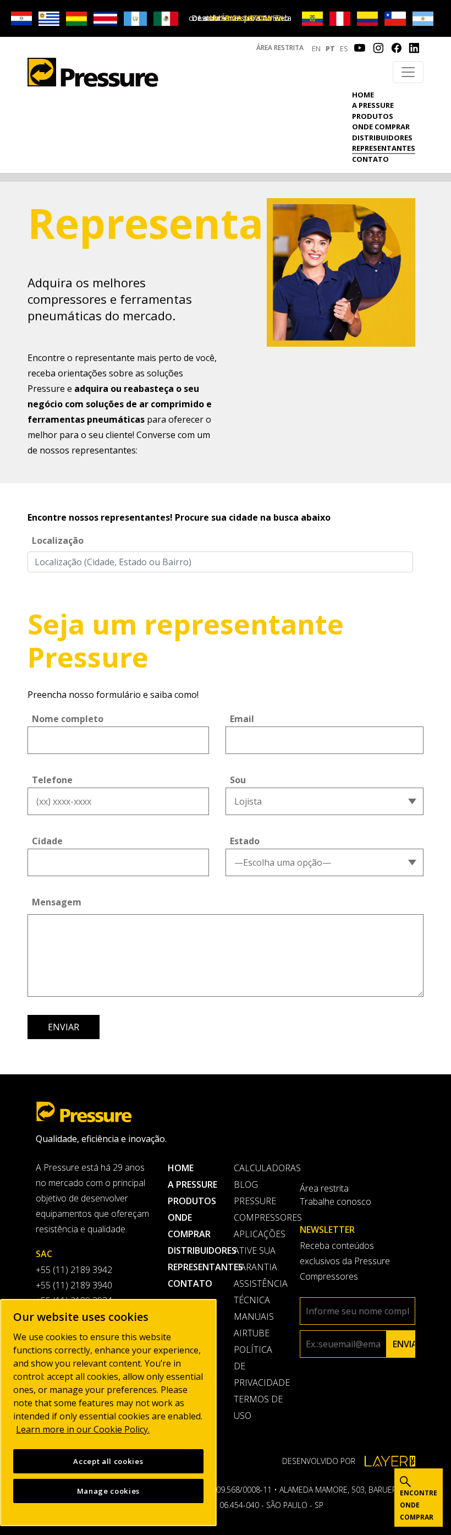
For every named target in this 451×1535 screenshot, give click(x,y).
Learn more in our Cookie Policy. (83, 1429)
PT (330, 48)
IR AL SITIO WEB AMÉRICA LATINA (245, 18)
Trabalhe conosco (335, 1201)
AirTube (252, 1333)
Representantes (383, 148)
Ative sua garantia (255, 1258)
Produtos (372, 116)
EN (316, 48)
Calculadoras (258, 1168)
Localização (58, 540)
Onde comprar (381, 127)
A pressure (373, 105)
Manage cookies (108, 1491)
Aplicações (258, 1234)
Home (363, 95)
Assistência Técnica (258, 1291)
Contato (370, 159)
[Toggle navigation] (408, 72)
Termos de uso (258, 1407)
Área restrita (280, 47)
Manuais (254, 1316)
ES (344, 48)
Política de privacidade (258, 1366)
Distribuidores (382, 138)
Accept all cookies (108, 1461)
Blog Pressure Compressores (258, 1200)
